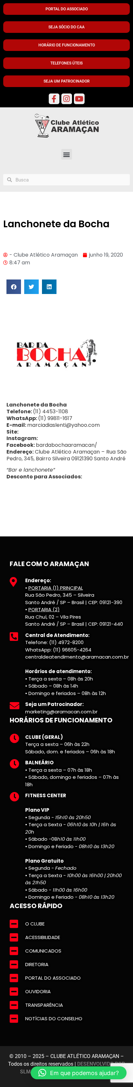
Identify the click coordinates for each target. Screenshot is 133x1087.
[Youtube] (79, 98)
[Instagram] (66, 98)
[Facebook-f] (54, 98)
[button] (66, 154)
